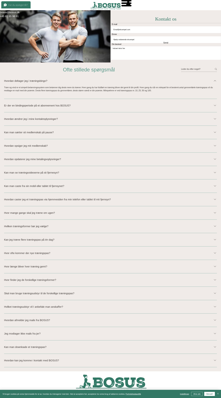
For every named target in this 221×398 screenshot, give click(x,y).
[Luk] (217, 394)
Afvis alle (197, 394)
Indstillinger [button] (184, 394)
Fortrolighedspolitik (133, 394)
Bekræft (209, 394)
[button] (126, 3)
